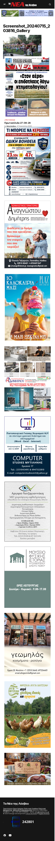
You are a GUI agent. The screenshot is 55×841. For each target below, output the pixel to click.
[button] (4, 4)
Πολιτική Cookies (31, 809)
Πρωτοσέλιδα (10, 120)
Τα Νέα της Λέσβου (16, 803)
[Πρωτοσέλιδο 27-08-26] (27, 87)
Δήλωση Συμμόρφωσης (23, 810)
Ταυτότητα (8, 809)
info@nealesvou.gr (42, 812)
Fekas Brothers (31, 813)
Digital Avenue (44, 813)
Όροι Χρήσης (18, 809)
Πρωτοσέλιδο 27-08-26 (17, 123)
